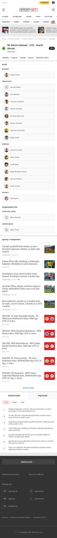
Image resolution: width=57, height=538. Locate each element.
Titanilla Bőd (6, 255)
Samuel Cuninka (16, 150)
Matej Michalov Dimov (18, 172)
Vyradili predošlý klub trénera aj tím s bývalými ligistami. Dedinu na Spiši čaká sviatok (21, 249)
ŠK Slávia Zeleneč (14, 39)
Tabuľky (23, 57)
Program (14, 57)
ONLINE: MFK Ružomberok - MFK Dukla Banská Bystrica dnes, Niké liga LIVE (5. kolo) (21, 346)
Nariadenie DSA (39, 517)
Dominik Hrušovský (17, 130)
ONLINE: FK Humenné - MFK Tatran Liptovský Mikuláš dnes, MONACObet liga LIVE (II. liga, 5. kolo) (21, 376)
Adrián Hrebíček (16, 109)
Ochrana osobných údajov (20, 517)
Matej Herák (14, 138)
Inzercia (5, 517)
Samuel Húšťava (16, 179)
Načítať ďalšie (28, 388)
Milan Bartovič (15, 217)
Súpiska (31, 57)
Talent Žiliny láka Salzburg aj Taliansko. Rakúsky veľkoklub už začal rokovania (21, 262)
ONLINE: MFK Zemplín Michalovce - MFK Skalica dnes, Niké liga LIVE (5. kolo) (21, 332)
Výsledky (5, 57)
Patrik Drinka (15, 186)
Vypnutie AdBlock (36, 474)
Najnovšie (42, 395)
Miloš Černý (14, 230)
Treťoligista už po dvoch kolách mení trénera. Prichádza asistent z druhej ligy (21, 275)
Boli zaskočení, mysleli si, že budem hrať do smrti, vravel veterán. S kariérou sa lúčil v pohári (22, 304)
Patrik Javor (14, 198)
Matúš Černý (15, 75)
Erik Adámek (14, 94)
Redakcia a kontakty (10, 474)
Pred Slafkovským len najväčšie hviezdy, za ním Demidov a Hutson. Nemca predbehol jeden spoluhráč (23, 30)
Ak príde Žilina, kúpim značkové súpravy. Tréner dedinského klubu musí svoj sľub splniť (21, 289)
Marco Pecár (14, 157)
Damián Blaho (15, 87)
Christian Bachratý (17, 116)
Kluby (4, 39)
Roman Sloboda (16, 123)
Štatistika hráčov (42, 57)
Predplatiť (44, 3)
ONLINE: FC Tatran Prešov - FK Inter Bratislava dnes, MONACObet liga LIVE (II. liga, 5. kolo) (22, 361)
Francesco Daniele (17, 102)
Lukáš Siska (14, 164)
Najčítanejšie (14, 395)
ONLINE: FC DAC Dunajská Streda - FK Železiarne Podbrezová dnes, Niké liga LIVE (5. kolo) (20, 318)
